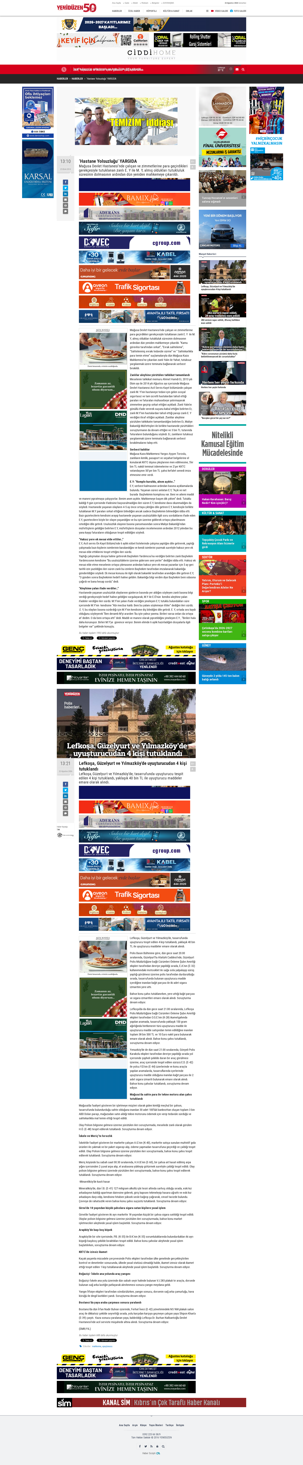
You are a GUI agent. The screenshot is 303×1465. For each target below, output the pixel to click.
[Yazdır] (65, 205)
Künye (143, 1425)
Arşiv (135, 1425)
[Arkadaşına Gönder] (65, 199)
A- (193, 167)
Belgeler (155, 3)
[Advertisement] (38, 223)
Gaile (127, 3)
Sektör (207, 557)
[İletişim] (237, 69)
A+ (193, 161)
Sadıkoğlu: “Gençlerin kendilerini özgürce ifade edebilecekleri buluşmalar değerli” (118, 69)
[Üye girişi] (157, 1446)
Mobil (135, 3)
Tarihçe (169, 1425)
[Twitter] (65, 188)
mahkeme (96, 1346)
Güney (206, 645)
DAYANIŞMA (168, 3)
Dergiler (208, 469)
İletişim (180, 1425)
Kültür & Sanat (213, 513)
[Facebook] (65, 182)
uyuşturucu (107, 1346)
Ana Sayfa (116, 3)
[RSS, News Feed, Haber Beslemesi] (151, 1446)
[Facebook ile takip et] (140, 1446)
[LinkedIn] (65, 193)
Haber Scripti (148, 1453)
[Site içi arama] (243, 69)
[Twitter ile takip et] (146, 1446)
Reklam (145, 3)
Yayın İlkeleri (156, 1425)
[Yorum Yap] (65, 211)
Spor (205, 601)
